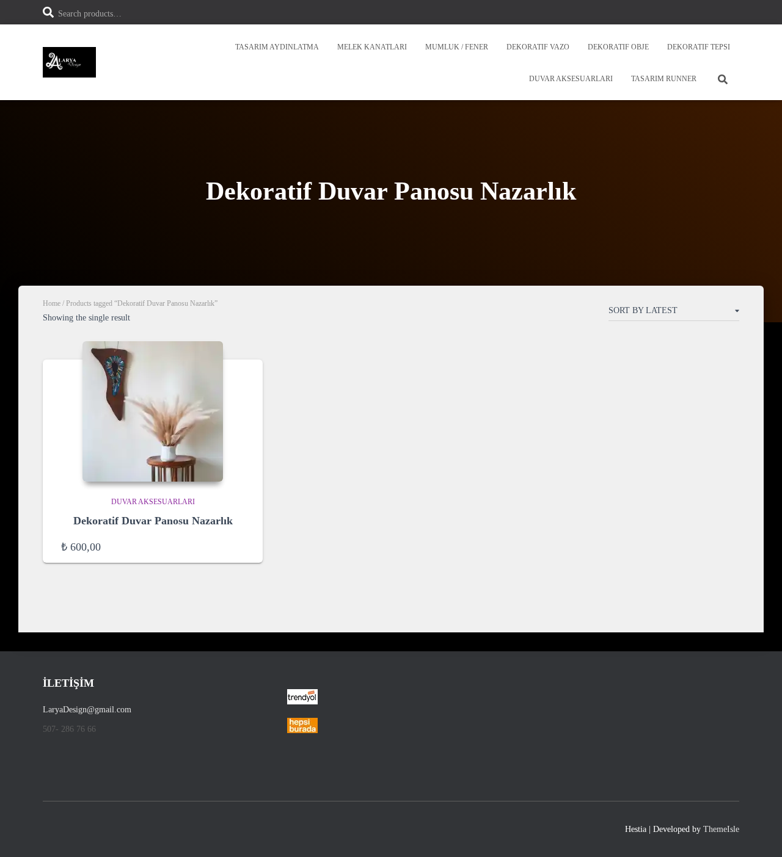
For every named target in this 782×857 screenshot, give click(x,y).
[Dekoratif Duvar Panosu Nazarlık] (152, 411)
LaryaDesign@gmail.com (87, 709)
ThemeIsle (721, 829)
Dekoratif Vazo (537, 47)
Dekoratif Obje (618, 47)
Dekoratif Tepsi (698, 47)
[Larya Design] (69, 62)
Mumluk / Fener (456, 47)
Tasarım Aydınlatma (277, 47)
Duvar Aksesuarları (571, 78)
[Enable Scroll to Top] (757, 832)
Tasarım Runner (663, 78)
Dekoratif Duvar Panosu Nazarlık (153, 521)
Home (51, 303)
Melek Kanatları (372, 47)
